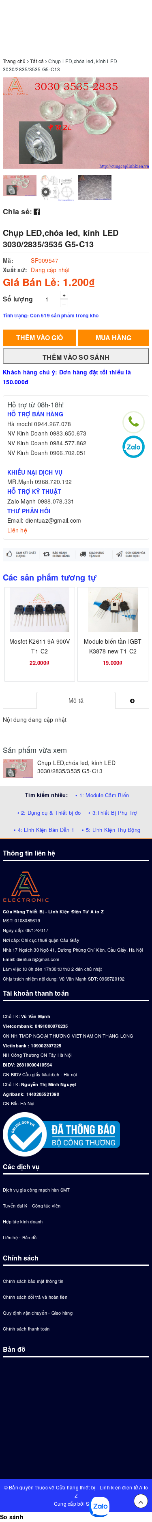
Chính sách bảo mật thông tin (33, 1281)
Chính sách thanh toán (26, 1328)
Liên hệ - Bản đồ (19, 1237)
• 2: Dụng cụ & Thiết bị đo (49, 812)
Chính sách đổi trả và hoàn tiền (35, 1296)
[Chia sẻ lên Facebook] (37, 211)
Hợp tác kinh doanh (23, 1221)
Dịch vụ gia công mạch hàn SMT (36, 1189)
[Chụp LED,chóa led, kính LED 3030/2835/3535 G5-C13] (18, 768)
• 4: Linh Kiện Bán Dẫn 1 (44, 830)
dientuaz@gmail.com (38, 959)
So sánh (12, 1517)
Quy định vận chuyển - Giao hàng (38, 1312)
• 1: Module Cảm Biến (102, 795)
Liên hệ (17, 530)
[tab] (76, 700)
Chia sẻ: (17, 211)
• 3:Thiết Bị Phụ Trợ (112, 812)
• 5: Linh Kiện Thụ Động (111, 830)
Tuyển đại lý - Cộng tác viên (31, 1205)
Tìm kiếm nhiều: (46, 794)
